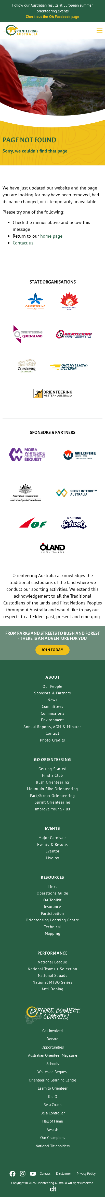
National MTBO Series (52, 982)
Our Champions (52, 1137)
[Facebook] (12, 1174)
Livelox (52, 858)
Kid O (52, 1096)
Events (52, 828)
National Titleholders (53, 1146)
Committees (52, 706)
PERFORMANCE (52, 953)
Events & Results (52, 844)
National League (52, 962)
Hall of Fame (52, 1121)
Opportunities (53, 1047)
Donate (52, 1038)
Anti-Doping (52, 988)
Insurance (52, 906)
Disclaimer (63, 1173)
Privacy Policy (86, 1173)
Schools (52, 1063)
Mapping (52, 933)
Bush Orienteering (52, 782)
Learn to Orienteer (53, 1088)
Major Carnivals (52, 837)
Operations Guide (52, 893)
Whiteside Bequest (52, 1071)
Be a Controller (53, 1113)
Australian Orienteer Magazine (52, 1055)
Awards (52, 1129)
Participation (52, 913)
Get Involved (52, 1030)
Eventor (53, 851)
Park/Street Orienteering (52, 795)
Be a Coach (52, 1104)
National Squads (52, 975)
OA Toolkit (52, 900)
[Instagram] (23, 1174)
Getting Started (52, 768)
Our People (53, 686)
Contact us (23, 243)
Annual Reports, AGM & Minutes (52, 726)
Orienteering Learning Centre (52, 920)
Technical (52, 926)
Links (52, 886)
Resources (52, 877)
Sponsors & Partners (52, 693)
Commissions (52, 713)
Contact (52, 733)
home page (51, 236)
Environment (52, 719)
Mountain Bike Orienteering (52, 788)
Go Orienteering (52, 759)
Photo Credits (52, 740)
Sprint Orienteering (52, 802)
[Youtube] (33, 1174)
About (52, 677)
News (52, 699)
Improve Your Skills (52, 809)
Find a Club (52, 775)
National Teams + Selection (52, 968)
